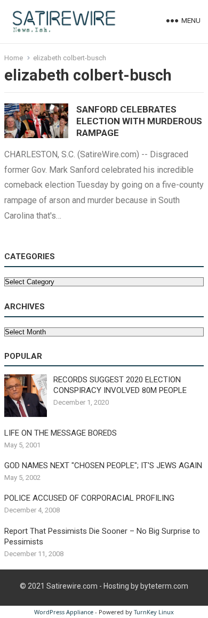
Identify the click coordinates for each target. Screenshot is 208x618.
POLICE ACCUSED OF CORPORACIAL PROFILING (89, 498)
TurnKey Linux (154, 612)
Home (13, 58)
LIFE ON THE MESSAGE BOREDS (60, 433)
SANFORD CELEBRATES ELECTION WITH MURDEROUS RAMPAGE (139, 121)
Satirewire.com (72, 586)
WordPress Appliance (63, 612)
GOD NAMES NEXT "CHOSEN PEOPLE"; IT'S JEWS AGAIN (103, 465)
